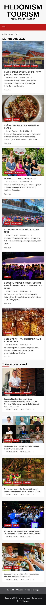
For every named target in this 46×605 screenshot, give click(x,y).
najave (7, 277)
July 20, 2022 (24, 131)
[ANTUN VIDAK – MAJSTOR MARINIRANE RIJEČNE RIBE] (23, 322)
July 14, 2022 (24, 235)
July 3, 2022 (24, 345)
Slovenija (27, 393)
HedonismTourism (11, 77)
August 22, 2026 (25, 452)
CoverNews (37, 598)
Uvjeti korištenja (32, 590)
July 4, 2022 (24, 291)
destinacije (25, 66)
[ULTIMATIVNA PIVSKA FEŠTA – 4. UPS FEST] (23, 213)
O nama (19, 590)
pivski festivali (16, 223)
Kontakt (10, 590)
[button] (4, 27)
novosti (34, 66)
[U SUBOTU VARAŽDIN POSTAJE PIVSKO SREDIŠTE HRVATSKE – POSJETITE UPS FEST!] (23, 266)
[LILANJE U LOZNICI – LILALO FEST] (23, 162)
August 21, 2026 (25, 494)
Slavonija (27, 483)
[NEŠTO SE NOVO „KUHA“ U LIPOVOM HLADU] (23, 108)
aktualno (8, 66)
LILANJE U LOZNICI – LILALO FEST (20, 179)
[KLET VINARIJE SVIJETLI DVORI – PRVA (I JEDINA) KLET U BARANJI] (23, 55)
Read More (7, 90)
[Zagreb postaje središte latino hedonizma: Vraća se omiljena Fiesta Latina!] (23, 557)
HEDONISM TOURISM (23, 10)
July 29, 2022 (24, 77)
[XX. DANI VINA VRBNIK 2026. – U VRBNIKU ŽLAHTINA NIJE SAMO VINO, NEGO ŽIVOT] (23, 514)
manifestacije (19, 172)
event (7, 223)
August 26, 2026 (25, 409)
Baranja (16, 66)
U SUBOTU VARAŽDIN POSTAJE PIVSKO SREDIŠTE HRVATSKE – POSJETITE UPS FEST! (23, 285)
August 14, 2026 (25, 537)
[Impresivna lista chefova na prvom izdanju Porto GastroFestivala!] (23, 429)
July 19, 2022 (24, 182)
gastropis (18, 393)
